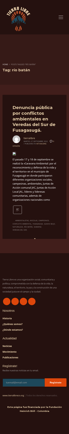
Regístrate (55, 382)
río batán (28, 227)
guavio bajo (49, 224)
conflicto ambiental (22, 224)
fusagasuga (38, 224)
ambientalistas (22, 220)
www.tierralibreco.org (13, 395)
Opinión (16, 146)
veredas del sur (20, 230)
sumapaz (37, 227)
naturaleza (18, 227)
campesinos (44, 220)
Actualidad (41, 143)
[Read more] (17, 213)
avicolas (33, 220)
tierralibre (29, 138)
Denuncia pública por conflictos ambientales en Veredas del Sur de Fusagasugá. (34, 119)
